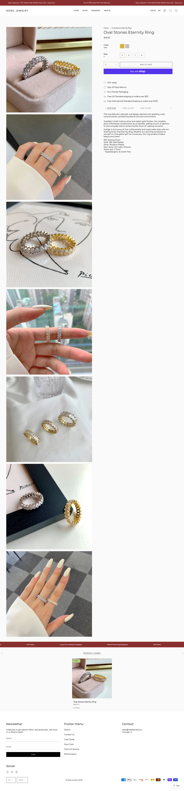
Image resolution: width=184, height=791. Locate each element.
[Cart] (176, 11)
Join (33, 754)
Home (106, 28)
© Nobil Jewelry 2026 (74, 780)
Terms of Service (71, 749)
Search (67, 729)
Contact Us (69, 734)
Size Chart (69, 744)
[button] (85, 11)
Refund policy (70, 754)
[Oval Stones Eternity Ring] (92, 678)
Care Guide (69, 739)
